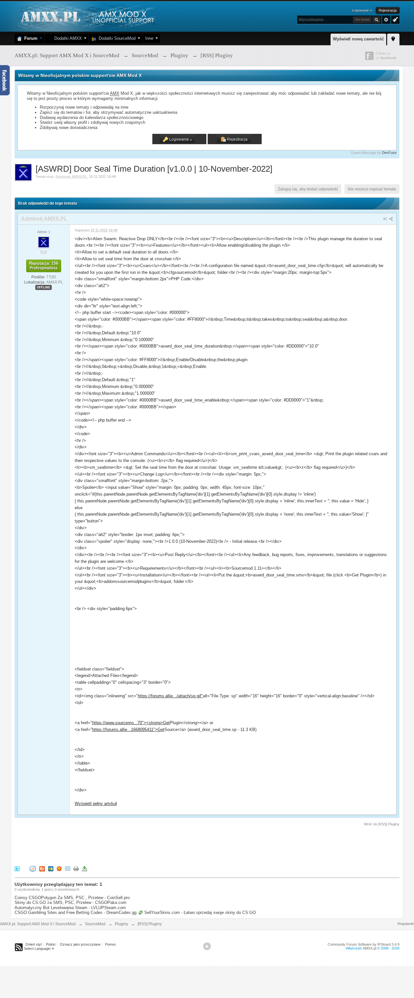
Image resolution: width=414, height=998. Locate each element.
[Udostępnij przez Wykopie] (32, 868)
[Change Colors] (394, 19)
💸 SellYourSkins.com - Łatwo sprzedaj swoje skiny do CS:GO (197, 912)
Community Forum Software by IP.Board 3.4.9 (363, 944)
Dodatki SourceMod (116, 38)
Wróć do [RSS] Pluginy (381, 824)
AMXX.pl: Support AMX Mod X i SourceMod (38, 924)
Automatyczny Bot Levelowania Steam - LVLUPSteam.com (70, 907)
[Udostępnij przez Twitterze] (17, 868)
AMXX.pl (369, 948)
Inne (149, 38)
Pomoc (110, 944)
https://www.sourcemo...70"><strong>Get (131, 722)
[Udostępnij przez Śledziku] (50, 868)
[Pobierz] (84, 868)
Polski (50, 944)
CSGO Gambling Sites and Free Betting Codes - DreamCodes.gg (75, 912)
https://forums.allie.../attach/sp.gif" (170, 695)
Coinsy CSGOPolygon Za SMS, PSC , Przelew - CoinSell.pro (72, 897)
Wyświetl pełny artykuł (96, 803)
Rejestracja (388, 10)
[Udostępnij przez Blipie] (42, 868)
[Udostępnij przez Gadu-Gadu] (59, 868)
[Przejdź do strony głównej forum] (86, 16)
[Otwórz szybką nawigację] (393, 38)
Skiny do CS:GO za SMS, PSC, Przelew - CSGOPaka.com (70, 902)
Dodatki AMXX (67, 38)
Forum (30, 38)
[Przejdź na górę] (207, 946)
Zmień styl (33, 944)
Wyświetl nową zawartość (358, 39)
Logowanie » (362, 10)
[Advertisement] (132, 844)
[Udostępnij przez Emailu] (67, 868)
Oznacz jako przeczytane (80, 944)
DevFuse (389, 153)
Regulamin (406, 924)
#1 (385, 219)
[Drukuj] (76, 868)
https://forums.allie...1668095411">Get (128, 729)
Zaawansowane (386, 20)
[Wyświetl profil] (43, 242)
